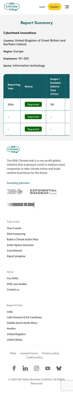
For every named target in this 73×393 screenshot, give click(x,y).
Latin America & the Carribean (24, 317)
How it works (14, 228)
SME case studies (17, 284)
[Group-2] (43, 191)
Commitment (14, 250)
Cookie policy (34, 357)
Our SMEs (12, 278)
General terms (29, 353)
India (10, 311)
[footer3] (20, 204)
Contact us (13, 289)
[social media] (14, 368)
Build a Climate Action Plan (22, 239)
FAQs (13, 353)
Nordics (11, 328)
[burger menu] (67, 6)
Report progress (16, 256)
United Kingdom (16, 334)
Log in (42, 6)
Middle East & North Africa (22, 323)
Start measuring (16, 233)
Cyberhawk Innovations (19, 33)
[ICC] (14, 191)
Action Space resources (20, 245)
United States (14, 339)
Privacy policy (50, 353)
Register (54, 6)
